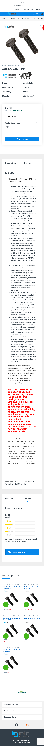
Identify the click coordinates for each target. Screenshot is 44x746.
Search (33, 14)
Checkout (39, 9)
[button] (40, 26)
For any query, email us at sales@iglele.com (15, 2)
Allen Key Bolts (7, 584)
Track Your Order (27, 9)
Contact (16, 9)
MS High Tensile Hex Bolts (9, 65)
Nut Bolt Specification (13, 123)
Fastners (12, 18)
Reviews (27, 163)
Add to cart (23, 139)
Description (10, 163)
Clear (37, 122)
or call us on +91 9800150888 (14, 6)
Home (3, 18)
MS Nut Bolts (25, 18)
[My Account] (37, 13)
